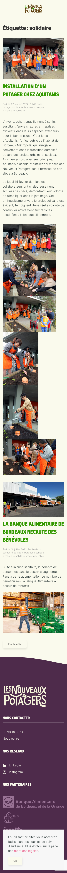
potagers (8, 107)
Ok (15, 860)
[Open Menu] (4, 9)
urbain (29, 556)
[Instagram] (4, 772)
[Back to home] (34, 9)
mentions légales (26, 851)
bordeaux (29, 107)
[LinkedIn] (4, 765)
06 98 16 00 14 (13, 732)
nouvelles (38, 556)
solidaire (20, 110)
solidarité (18, 107)
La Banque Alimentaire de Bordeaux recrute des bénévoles (33, 532)
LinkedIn (15, 765)
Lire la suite (14, 644)
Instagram (16, 772)
